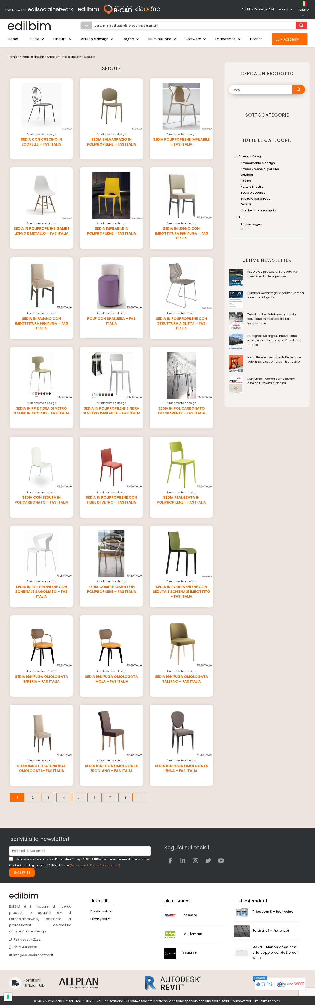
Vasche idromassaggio (258, 210)
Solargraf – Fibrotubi (270, 930)
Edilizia (33, 38)
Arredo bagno (251, 224)
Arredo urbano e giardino (260, 169)
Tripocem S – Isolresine (272, 911)
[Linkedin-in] (183, 860)
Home (13, 38)
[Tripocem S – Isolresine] (242, 912)
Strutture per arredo (255, 198)
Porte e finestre (252, 186)
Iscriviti (22, 872)
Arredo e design (94, 38)
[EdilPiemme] (172, 935)
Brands (256, 38)
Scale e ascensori (254, 192)
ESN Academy (287, 39)
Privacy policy (100, 919)
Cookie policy (100, 911)
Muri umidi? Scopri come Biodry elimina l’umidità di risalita (271, 380)
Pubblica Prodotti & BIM (258, 9)
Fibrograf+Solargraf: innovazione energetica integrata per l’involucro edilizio (274, 340)
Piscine (246, 180)
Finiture (60, 38)
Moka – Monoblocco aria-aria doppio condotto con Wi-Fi (275, 952)
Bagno (128, 38)
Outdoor (247, 174)
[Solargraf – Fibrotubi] (242, 931)
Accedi (283, 9)
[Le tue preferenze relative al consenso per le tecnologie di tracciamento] (8, 997)
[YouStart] (172, 953)
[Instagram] (195, 860)
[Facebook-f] (170, 860)
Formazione (225, 38)
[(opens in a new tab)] (236, 277)
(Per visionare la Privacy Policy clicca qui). (95, 865)
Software (193, 38)
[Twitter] (208, 860)
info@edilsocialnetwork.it (32, 955)
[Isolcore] (172, 916)
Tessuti (246, 204)
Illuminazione (159, 38)
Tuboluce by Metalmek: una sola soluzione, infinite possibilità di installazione (271, 319)
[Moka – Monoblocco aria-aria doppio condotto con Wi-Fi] (242, 953)
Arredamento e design (64, 57)
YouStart (190, 952)
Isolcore (189, 915)
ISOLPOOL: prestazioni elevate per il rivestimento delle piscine (273, 273)
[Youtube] (221, 860)
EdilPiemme (192, 934)
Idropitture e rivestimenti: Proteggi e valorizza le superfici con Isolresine (274, 359)
